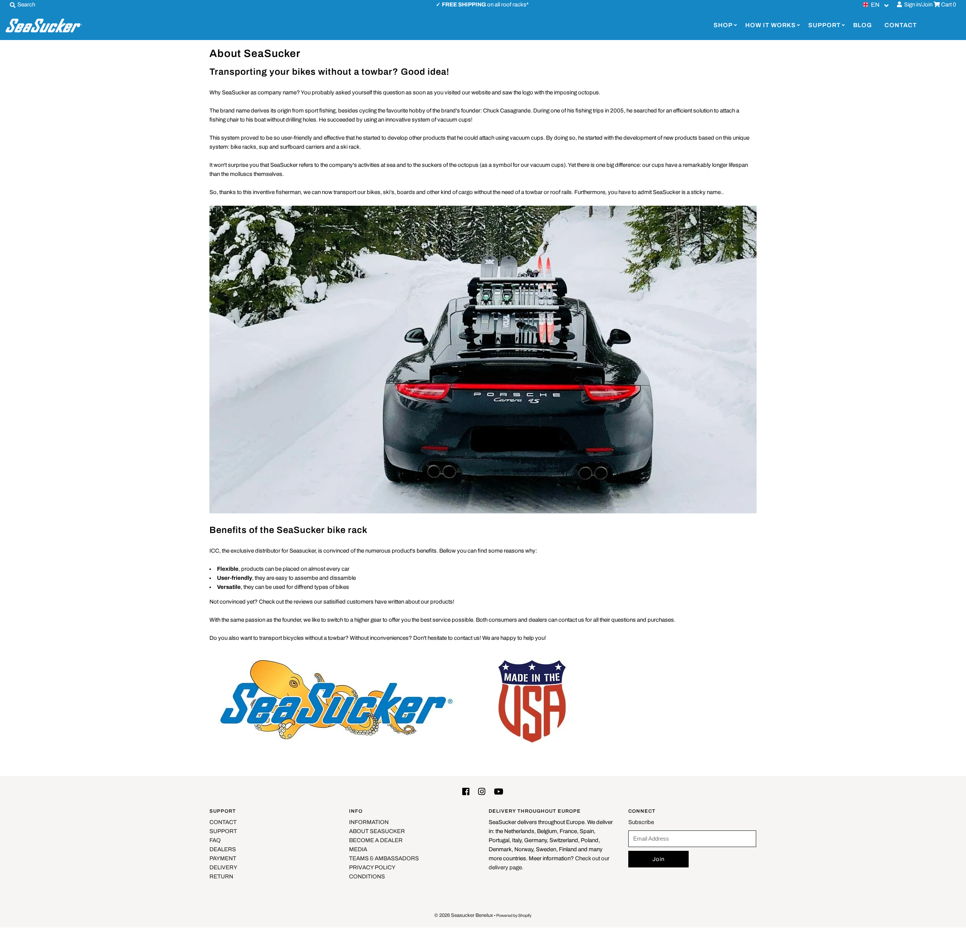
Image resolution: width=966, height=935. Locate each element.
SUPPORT (824, 25)
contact (463, 638)
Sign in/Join (917, 5)
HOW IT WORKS (770, 25)
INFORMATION (369, 822)
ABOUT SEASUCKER (377, 831)
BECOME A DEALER (376, 840)
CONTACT (900, 25)
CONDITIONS (367, 876)
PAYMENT (222, 858)
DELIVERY (223, 867)
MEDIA (358, 849)
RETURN (221, 876)
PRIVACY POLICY (372, 867)
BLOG (862, 25)
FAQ (215, 840)
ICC (214, 551)
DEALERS (222, 849)
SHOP (723, 25)
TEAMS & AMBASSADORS (384, 858)
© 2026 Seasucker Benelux (463, 915)
